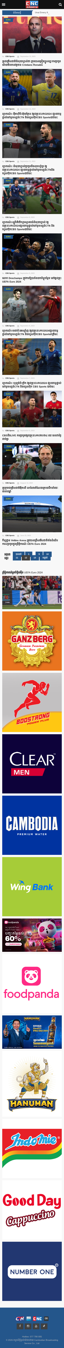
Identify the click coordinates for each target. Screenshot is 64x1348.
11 (17, 558)
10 (47, 554)
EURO (8, 20)
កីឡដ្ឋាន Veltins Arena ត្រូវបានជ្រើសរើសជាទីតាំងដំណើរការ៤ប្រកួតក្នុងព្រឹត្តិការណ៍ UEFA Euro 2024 (30, 542)
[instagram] (28, 1326)
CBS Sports (9, 56)
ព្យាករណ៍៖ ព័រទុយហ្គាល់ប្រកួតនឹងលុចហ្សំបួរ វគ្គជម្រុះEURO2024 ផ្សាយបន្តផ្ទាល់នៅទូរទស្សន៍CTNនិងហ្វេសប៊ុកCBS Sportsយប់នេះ (28, 170)
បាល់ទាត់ (9, 450)
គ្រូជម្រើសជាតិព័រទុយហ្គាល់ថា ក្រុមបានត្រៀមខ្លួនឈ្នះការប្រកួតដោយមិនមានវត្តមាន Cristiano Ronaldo (31, 63)
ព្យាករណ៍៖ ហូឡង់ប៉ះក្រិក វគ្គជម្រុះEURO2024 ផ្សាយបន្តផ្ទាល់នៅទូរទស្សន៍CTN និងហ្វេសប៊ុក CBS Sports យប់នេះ (31, 385)
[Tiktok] (44, 1326)
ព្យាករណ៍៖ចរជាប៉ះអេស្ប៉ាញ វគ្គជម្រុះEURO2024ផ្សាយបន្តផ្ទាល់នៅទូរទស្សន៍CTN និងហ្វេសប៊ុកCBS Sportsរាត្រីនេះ (30, 333)
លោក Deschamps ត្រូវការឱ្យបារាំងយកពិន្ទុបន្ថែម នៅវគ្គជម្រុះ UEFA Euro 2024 (31, 280)
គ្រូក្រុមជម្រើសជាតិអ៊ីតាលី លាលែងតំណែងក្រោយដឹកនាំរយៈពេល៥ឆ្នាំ (30, 490)
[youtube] (36, 1326)
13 (35, 558)
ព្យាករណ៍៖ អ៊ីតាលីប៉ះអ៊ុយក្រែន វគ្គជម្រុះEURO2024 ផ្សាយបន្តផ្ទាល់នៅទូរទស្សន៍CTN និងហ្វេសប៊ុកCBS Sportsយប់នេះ (31, 116)
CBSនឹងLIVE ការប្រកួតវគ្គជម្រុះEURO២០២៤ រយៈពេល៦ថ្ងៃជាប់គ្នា (31, 437)
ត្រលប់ (19, 554)
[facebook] (20, 1326)
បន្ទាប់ (45, 558)
